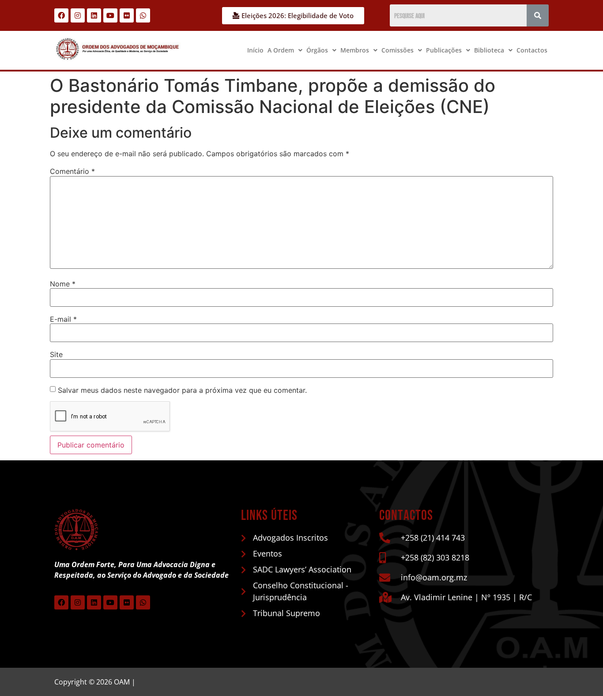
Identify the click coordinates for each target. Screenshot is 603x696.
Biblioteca (489, 50)
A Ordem (281, 50)
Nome (62, 283)
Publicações (444, 50)
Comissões (397, 50)
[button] (285, 50)
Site (56, 354)
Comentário (72, 171)
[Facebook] (61, 15)
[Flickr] (127, 15)
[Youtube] (110, 15)
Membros (354, 50)
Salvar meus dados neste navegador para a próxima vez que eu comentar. (182, 390)
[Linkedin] (94, 15)
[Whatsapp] (143, 15)
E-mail (63, 319)
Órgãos (317, 50)
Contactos (531, 50)
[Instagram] (78, 15)
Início (255, 50)
